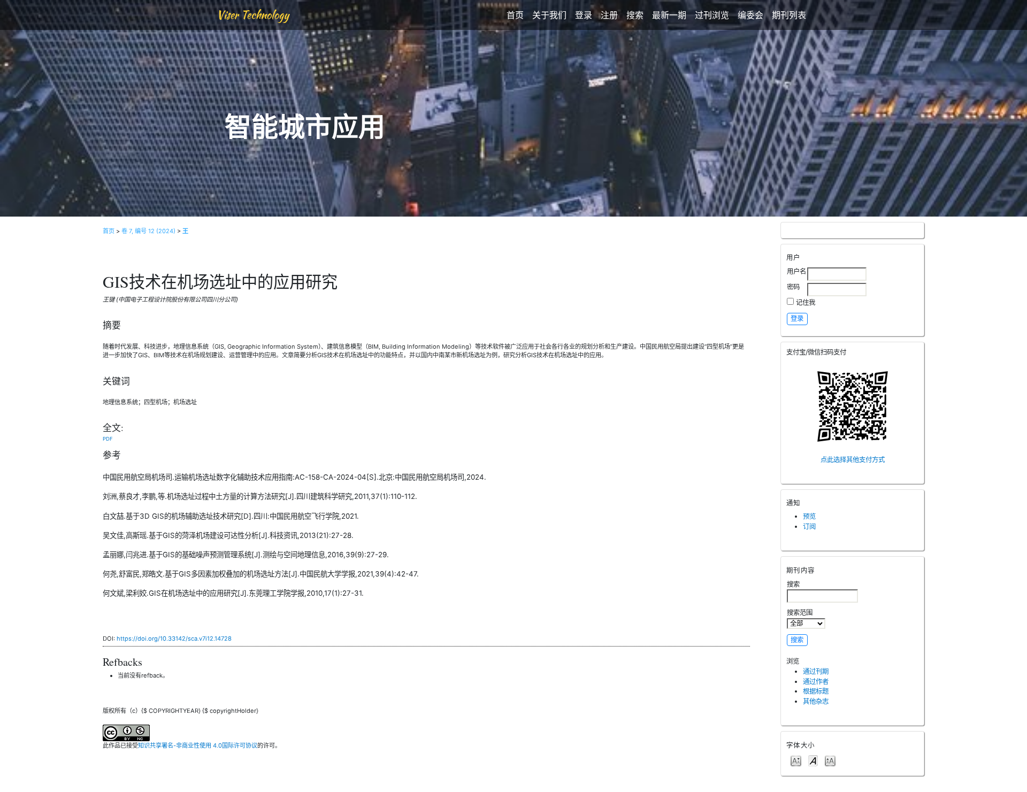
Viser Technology (253, 14)
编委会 (750, 15)
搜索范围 (800, 613)
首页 (515, 15)
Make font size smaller (796, 760)
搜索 (634, 15)
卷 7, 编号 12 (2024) (148, 231)
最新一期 (669, 15)
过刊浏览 (712, 15)
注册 (609, 15)
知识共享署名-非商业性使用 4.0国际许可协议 (197, 745)
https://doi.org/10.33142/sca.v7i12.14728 (174, 638)
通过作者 (816, 682)
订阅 (809, 526)
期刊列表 (789, 15)
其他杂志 (816, 701)
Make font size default (813, 760)
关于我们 (549, 15)
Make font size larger (830, 760)
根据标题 (816, 691)
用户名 (796, 271)
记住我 (805, 302)
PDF (108, 439)
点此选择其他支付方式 (853, 460)
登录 (583, 15)
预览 (809, 516)
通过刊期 (816, 671)
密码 (793, 287)
